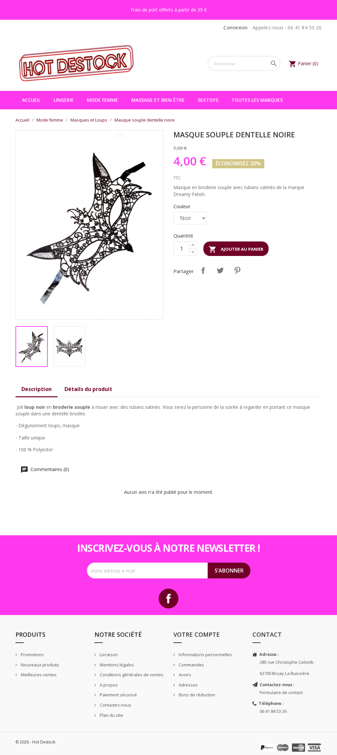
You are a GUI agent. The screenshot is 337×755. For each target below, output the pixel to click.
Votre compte (196, 634)
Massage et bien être (158, 100)
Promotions (32, 654)
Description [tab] (36, 389)
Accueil (31, 100)
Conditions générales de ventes (131, 675)
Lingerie (64, 100)
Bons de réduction (196, 695)
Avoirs (184, 675)
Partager (203, 270)
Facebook (168, 598)
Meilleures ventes (38, 675)
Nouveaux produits (39, 665)
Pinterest (237, 270)
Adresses (188, 685)
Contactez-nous (115, 705)
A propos (108, 685)
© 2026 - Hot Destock (35, 742)
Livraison (108, 654)
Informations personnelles (205, 654)
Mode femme (102, 100)
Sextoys (208, 100)
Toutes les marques (257, 100)
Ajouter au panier (236, 249)
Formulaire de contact (281, 692)
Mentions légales (116, 665)
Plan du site (111, 715)
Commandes (191, 665)
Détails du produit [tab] (88, 389)
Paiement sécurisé (118, 695)
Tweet (220, 270)
